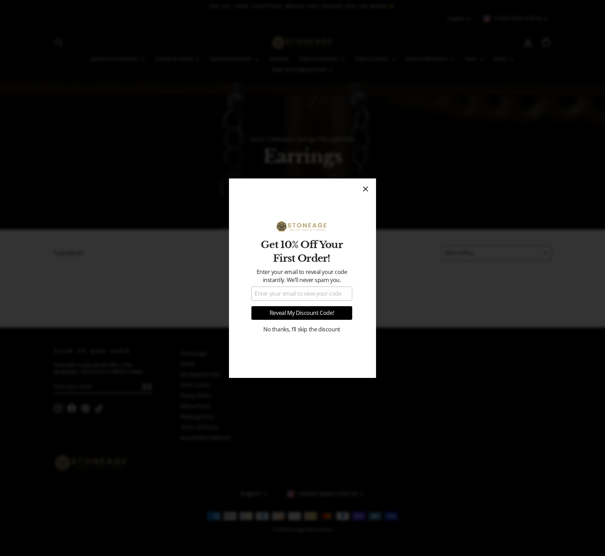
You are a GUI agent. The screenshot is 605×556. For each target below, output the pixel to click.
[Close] (365, 189)
